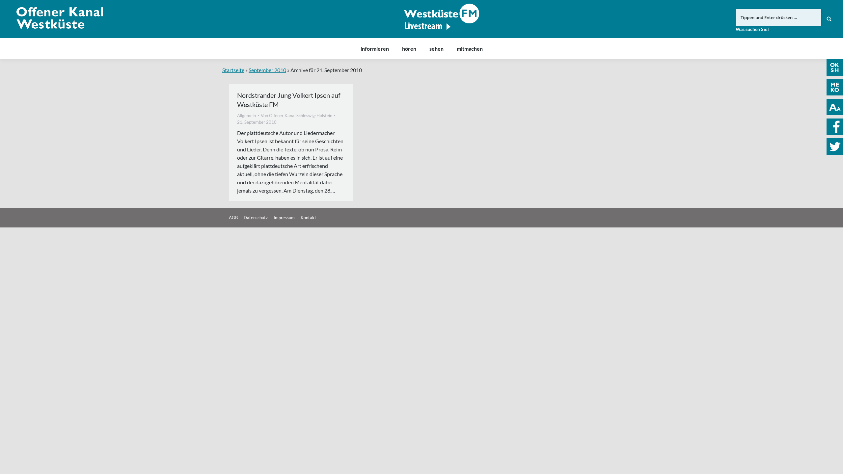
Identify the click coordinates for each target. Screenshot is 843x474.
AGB (233, 217)
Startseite (233, 70)
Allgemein (246, 115)
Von (296, 115)
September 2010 (267, 70)
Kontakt (308, 217)
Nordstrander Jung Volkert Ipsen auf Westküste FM (288, 99)
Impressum (284, 217)
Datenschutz (256, 217)
